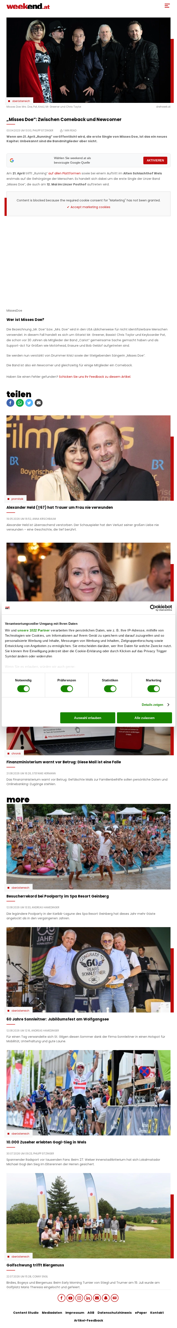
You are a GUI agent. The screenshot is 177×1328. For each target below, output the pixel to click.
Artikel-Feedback (88, 1320)
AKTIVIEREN (155, 160)
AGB (90, 1312)
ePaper (141, 1312)
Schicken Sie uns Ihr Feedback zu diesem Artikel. (95, 377)
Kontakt (157, 1312)
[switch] (67, 688)
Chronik (16, 753)
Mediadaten (52, 1312)
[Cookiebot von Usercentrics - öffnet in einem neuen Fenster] (153, 607)
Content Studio (26, 1312)
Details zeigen (152, 704)
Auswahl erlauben (87, 718)
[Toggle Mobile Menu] (167, 5)
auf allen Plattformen (64, 173)
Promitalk (17, 499)
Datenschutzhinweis (115, 1312)
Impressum (74, 1312)
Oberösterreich (21, 101)
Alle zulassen (144, 718)
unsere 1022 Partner (33, 630)
